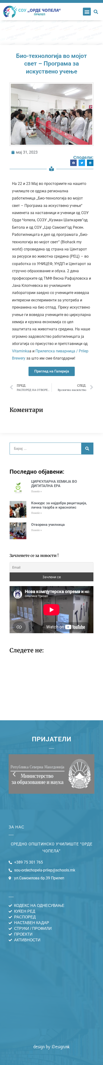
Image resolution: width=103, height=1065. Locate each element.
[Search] (87, 448)
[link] (20, 351)
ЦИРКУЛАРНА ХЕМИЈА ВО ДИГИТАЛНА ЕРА (54, 483)
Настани (51, 32)
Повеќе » (36, 491)
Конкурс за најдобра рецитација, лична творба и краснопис (59, 505)
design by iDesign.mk (51, 1047)
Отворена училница (48, 524)
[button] (87, 12)
